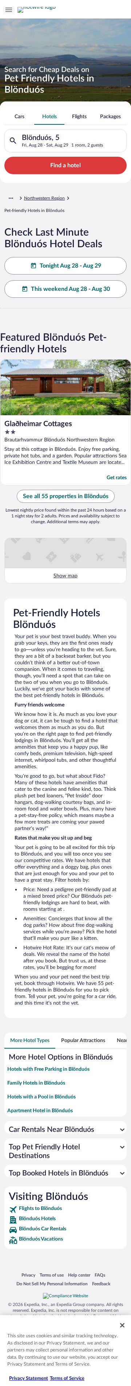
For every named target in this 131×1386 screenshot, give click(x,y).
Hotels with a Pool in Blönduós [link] (41, 1096)
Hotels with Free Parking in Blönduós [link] (48, 1069)
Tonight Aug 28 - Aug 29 (70, 266)
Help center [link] (79, 1275)
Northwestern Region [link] (44, 198)
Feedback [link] (101, 1283)
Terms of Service (67, 1378)
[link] (65, 1209)
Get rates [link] (117, 477)
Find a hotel (65, 165)
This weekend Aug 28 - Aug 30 (70, 289)
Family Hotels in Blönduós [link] (36, 1083)
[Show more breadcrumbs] (10, 198)
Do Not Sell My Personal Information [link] (52, 1283)
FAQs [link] (100, 1275)
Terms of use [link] (52, 1275)
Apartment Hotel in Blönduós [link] (40, 1110)
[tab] (19, 117)
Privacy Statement (28, 1378)
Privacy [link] (28, 1275)
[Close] (122, 1325)
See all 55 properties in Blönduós (65, 496)
